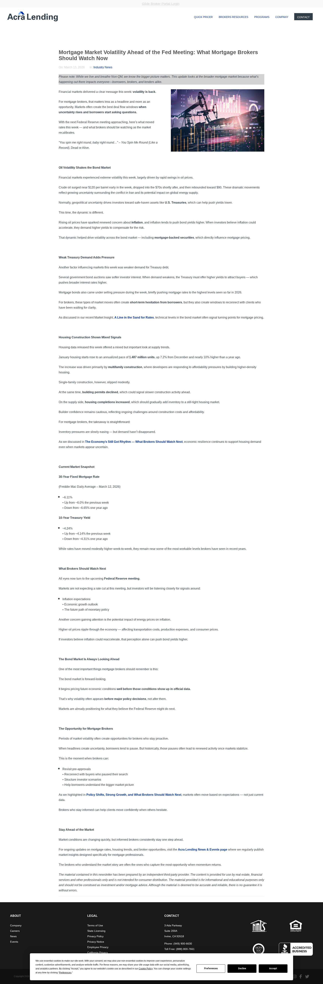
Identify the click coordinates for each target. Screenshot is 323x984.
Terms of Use (95, 925)
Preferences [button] (65, 972)
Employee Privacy (97, 947)
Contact (303, 17)
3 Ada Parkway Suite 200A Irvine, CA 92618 (174, 931)
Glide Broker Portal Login (160, 4)
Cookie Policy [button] (146, 968)
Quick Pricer (203, 17)
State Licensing (96, 930)
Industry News (102, 67)
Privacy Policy (95, 936)
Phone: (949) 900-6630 (178, 943)
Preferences (211, 968)
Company (281, 17)
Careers (15, 930)
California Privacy (97, 952)
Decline (242, 968)
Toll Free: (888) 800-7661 (179, 949)
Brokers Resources (233, 17)
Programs (261, 17)
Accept (273, 968)
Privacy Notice (95, 941)
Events (14, 941)
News (13, 936)
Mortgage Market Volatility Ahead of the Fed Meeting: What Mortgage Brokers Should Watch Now (158, 55)
